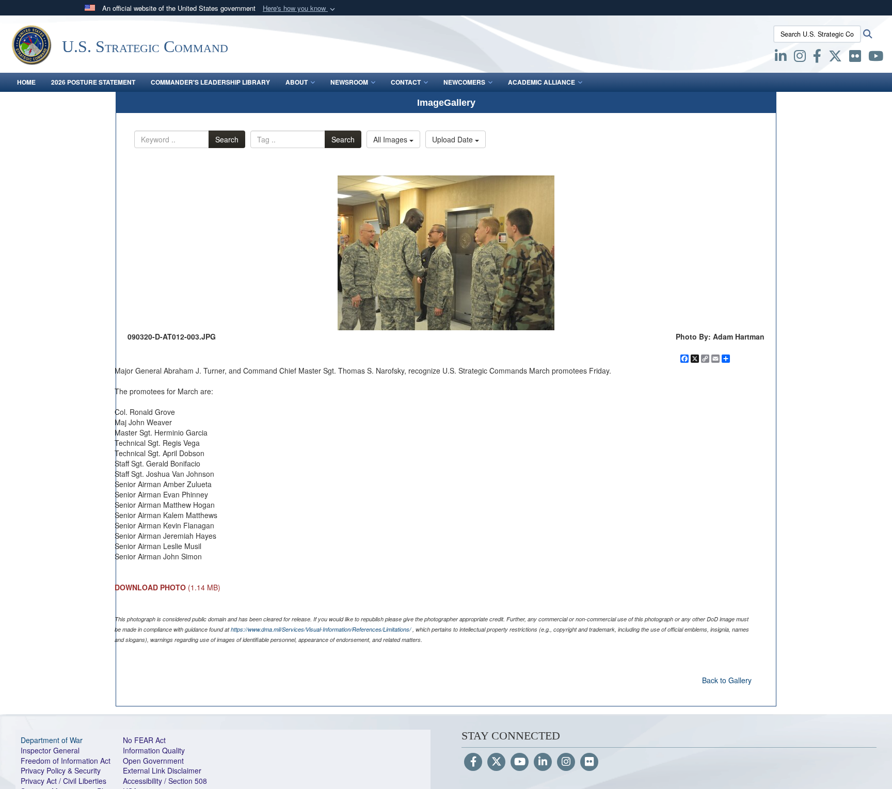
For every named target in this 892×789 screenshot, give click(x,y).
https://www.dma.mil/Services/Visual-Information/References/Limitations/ (321, 629)
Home (26, 82)
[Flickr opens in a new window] (855, 58)
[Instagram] (566, 762)
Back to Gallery (727, 680)
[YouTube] (520, 762)
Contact (406, 82)
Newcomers (464, 82)
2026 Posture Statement (93, 82)
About (296, 82)
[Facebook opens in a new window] (817, 58)
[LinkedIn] (543, 762)
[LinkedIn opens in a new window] (781, 58)
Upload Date (453, 139)
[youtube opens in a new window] (875, 58)
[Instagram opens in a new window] (800, 58)
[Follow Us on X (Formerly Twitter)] (496, 762)
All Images (391, 139)
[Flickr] (589, 762)
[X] (835, 58)
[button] (300, 8)
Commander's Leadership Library (210, 82)
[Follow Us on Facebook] (473, 762)
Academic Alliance (541, 82)
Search (226, 139)
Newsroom (349, 82)
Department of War (52, 740)
